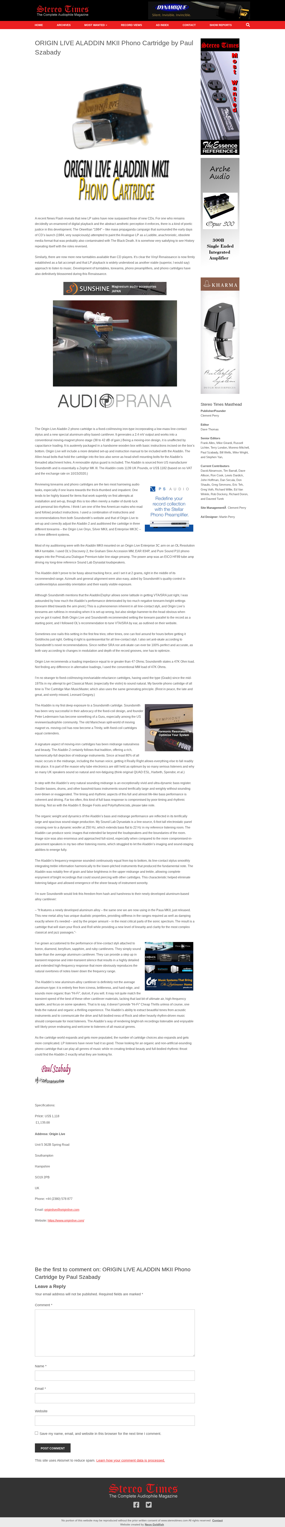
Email (40, 1389)
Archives (64, 25)
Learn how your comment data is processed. (130, 1460)
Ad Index (162, 25)
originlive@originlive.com (61, 1209)
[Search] (248, 25)
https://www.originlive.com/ (66, 1220)
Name (41, 1366)
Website (41, 1411)
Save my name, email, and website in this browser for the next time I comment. (100, 1434)
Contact (189, 25)
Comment (43, 1305)
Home (39, 25)
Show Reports (221, 25)
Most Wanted (94, 25)
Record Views (131, 25)
